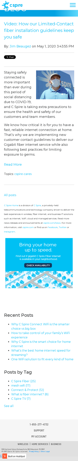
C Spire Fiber (23, 381)
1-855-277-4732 (39, 424)
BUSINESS (56, 443)
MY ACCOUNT (39, 436)
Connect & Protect (27, 390)
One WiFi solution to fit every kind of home (42, 359)
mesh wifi (20, 385)
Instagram (9, 231)
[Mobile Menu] (73, 5)
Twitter (62, 227)
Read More (13, 165)
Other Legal (45, 451)
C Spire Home (11, 205)
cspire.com (28, 227)
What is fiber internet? (30, 394)
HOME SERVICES (40, 443)
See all (9, 406)
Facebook (53, 227)
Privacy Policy (34, 451)
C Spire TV (21, 398)
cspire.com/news (52, 222)
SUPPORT (39, 430)
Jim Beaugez (20, 46)
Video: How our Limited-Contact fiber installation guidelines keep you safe (39, 30)
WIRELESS (23, 443)
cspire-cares (23, 174)
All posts (10, 195)
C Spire (37, 205)
